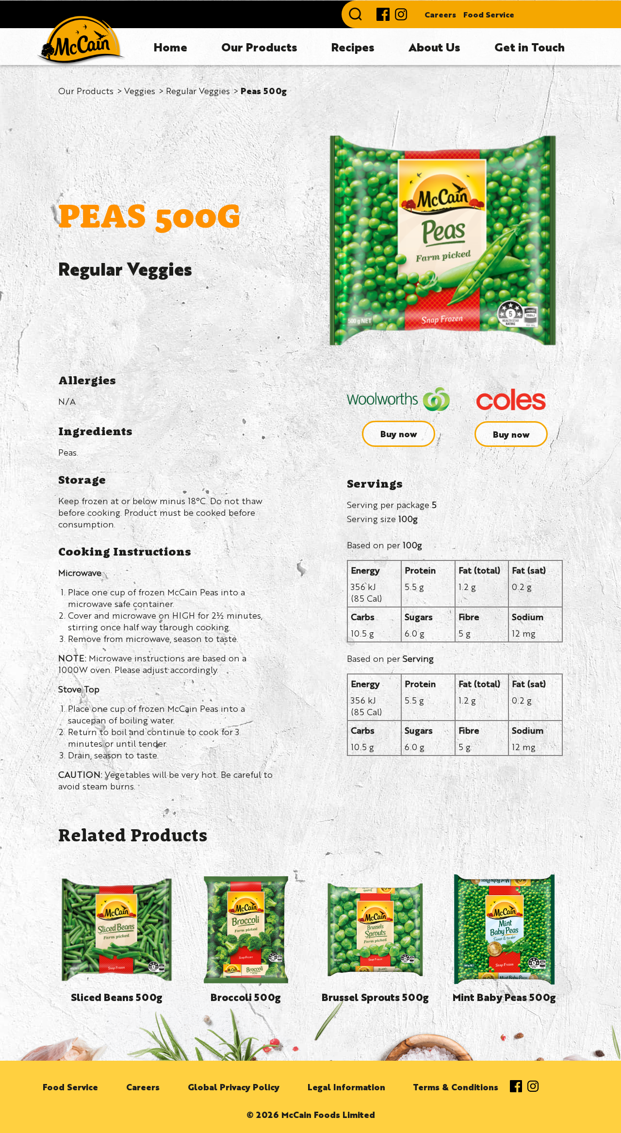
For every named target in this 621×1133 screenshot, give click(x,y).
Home (170, 46)
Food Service (488, 14)
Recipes (353, 46)
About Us (434, 46)
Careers (440, 14)
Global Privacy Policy (233, 1086)
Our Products (259, 46)
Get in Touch (529, 46)
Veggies (139, 90)
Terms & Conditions (455, 1086)
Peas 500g (264, 90)
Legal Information (346, 1086)
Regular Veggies (198, 90)
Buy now (398, 433)
